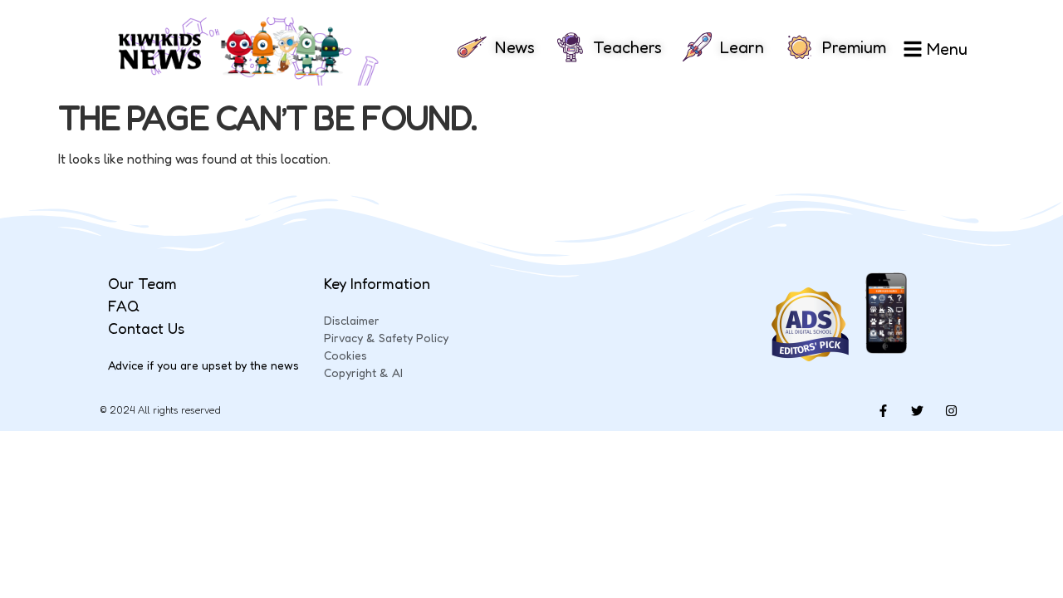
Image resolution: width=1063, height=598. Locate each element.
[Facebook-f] (882, 410)
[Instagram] (950, 410)
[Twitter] (916, 410)
